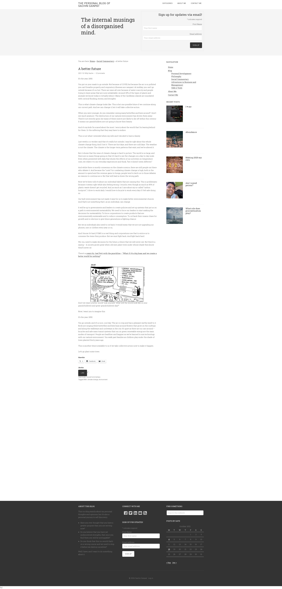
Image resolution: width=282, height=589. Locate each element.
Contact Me (173, 95)
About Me (172, 91)
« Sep (168, 562)
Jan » (174, 562)
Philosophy (176, 76)
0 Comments (100, 73)
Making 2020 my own (194, 158)
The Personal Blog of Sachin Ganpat (94, 4)
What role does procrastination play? (193, 211)
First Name (197, 24)
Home (170, 67)
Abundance (191, 132)
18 (169, 549)
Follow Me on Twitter (130, 513)
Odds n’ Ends (176, 88)
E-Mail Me (140, 513)
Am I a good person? (191, 184)
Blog (170, 71)
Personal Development (181, 73)
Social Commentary (93, 377)
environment (103, 379)
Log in (150, 578)
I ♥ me (188, 106)
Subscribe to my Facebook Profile (125, 513)
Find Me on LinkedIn (135, 513)
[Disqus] (118, 415)
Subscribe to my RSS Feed (145, 513)
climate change (92, 379)
